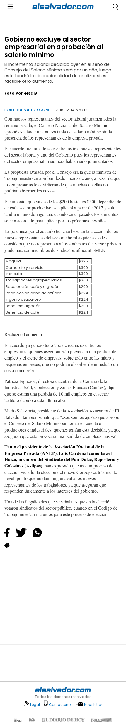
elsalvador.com (31, 110)
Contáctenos (61, 704)
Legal (35, 704)
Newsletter (93, 704)
